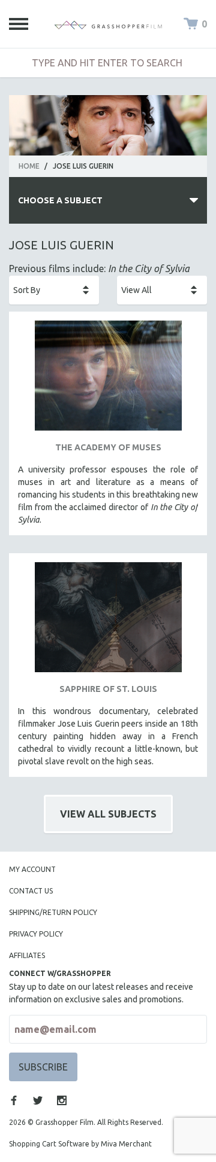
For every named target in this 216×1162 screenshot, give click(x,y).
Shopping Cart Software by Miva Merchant (80, 1144)
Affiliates (27, 955)
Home (29, 166)
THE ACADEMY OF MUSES (108, 447)
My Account (32, 869)
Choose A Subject (60, 200)
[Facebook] (14, 1100)
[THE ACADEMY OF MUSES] (108, 380)
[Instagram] (62, 1100)
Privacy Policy (36, 934)
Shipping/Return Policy (53, 912)
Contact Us (31, 891)
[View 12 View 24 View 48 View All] (162, 290)
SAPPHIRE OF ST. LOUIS (108, 689)
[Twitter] (38, 1100)
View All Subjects (108, 814)
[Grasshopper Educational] (108, 24)
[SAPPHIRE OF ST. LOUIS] (108, 621)
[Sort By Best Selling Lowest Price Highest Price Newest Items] (54, 290)
